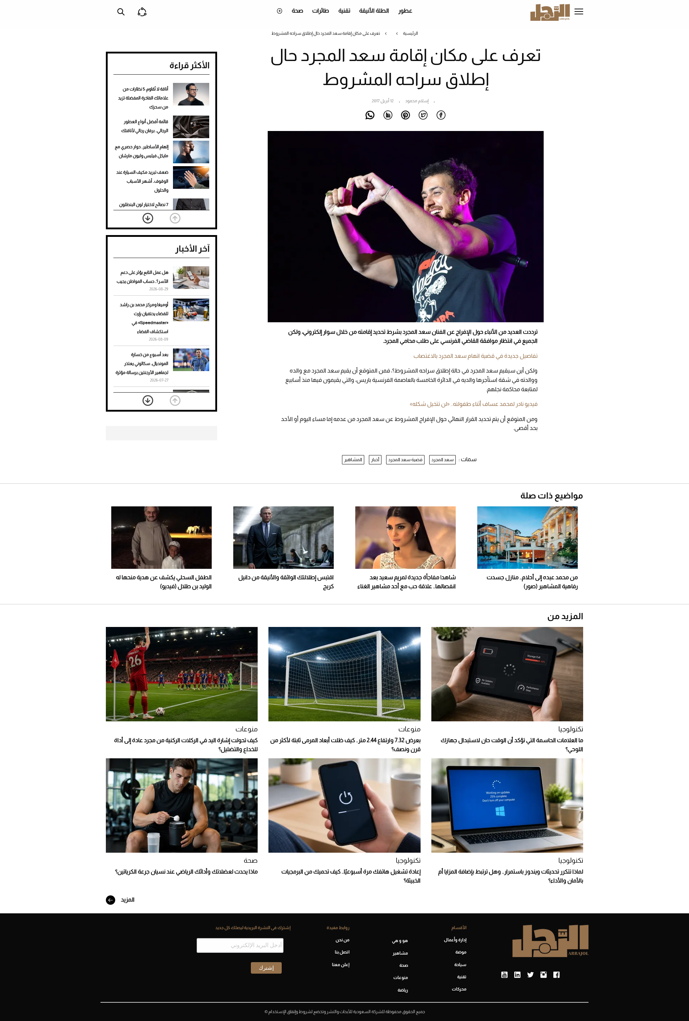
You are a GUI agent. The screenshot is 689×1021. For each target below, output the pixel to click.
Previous (175, 218)
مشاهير (400, 953)
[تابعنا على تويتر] (530, 975)
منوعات (409, 729)
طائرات (320, 11)
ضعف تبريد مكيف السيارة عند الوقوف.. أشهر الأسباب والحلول (142, 181)
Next (148, 218)
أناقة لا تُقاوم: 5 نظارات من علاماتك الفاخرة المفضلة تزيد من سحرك (143, 97)
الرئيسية (410, 33)
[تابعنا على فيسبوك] (556, 975)
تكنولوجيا (570, 729)
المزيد (127, 899)
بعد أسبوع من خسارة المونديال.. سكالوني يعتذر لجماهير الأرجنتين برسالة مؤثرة (142, 363)
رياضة (403, 990)
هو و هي (400, 940)
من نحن (342, 939)
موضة (461, 952)
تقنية (344, 11)
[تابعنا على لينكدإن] (517, 975)
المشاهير (353, 459)
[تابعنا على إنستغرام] (543, 975)
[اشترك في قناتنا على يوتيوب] (504, 975)
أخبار (375, 459)
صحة (297, 11)
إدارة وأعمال (455, 939)
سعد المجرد (442, 459)
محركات (459, 989)
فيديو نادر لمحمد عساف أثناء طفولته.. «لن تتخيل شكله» (474, 404)
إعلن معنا (340, 964)
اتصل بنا (342, 952)
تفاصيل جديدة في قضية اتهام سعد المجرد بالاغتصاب (475, 356)
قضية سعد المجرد (405, 459)
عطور (405, 11)
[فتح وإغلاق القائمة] (579, 12)
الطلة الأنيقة (374, 11)
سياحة (460, 964)
